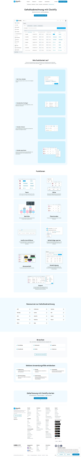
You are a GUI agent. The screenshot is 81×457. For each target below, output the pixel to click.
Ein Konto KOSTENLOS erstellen (40, 398)
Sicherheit (43, 455)
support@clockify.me (58, 416)
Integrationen (29, 412)
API (27, 416)
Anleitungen (47, 413)
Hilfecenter (56, 409)
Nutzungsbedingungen (33, 455)
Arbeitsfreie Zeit (39, 423)
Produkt (28, 1)
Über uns (47, 446)
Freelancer (47, 421)
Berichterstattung (29, 434)
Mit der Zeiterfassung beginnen (40, 15)
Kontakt (56, 410)
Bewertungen (29, 413)
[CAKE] (17, 445)
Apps (28, 410)
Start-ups (47, 424)
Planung (37, 4)
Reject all (68, 454)
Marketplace (38, 450)
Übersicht (28, 409)
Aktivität (38, 419)
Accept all (61, 454)
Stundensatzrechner (48, 434)
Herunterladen (47, 1)
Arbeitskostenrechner (49, 437)
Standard (28, 422)
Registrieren (15, 419)
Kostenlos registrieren (62, 1)
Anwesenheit (40, 4)
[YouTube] (59, 441)
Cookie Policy (62, 452)
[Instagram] (61, 441)
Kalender (38, 413)
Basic (28, 421)
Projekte (38, 417)
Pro (27, 424)
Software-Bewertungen (49, 417)
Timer (37, 409)
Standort (38, 420)
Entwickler (47, 425)
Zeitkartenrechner (48, 433)
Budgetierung (33, 4)
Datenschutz (39, 455)
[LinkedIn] (56, 441)
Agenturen (47, 422)
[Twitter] (58, 441)
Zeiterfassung (29, 4)
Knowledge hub (48, 409)
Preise (37, 416)
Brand (46, 449)
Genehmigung (38, 424)
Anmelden (56, 1)
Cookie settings (75, 454)
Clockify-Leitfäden (48, 410)
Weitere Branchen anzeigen (40, 354)
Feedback (56, 412)
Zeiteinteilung (47, 412)
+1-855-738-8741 (57, 417)
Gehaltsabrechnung (51, 4)
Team (37, 426)
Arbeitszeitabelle (39, 410)
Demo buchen (17, 415)
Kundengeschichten (48, 416)
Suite (37, 446)
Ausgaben (38, 427)
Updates (38, 449)
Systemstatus (57, 413)
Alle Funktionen (38, 430)
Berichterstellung (45, 4)
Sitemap (47, 455)
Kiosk (37, 412)
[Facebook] (55, 441)
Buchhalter (47, 428)
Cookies (28, 455)
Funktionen (34, 1)
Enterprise (28, 425)
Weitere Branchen (48, 429)
